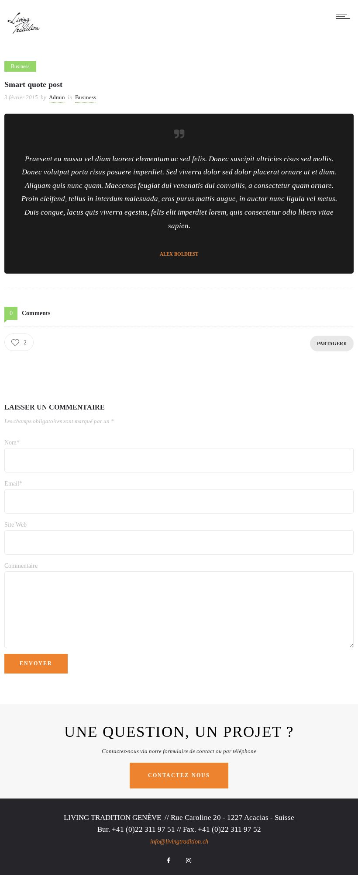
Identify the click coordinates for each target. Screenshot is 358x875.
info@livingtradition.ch (179, 841)
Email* (13, 483)
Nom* (12, 442)
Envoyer (36, 663)
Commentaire (21, 565)
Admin (57, 97)
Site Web (15, 524)
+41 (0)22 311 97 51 (143, 829)
